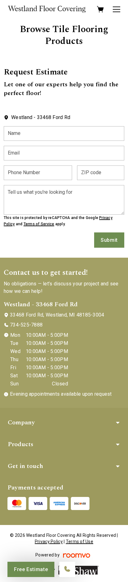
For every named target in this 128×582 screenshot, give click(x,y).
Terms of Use (79, 541)
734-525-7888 (26, 325)
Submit (109, 240)
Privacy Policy (49, 541)
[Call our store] (67, 569)
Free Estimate (31, 569)
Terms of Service (39, 224)
